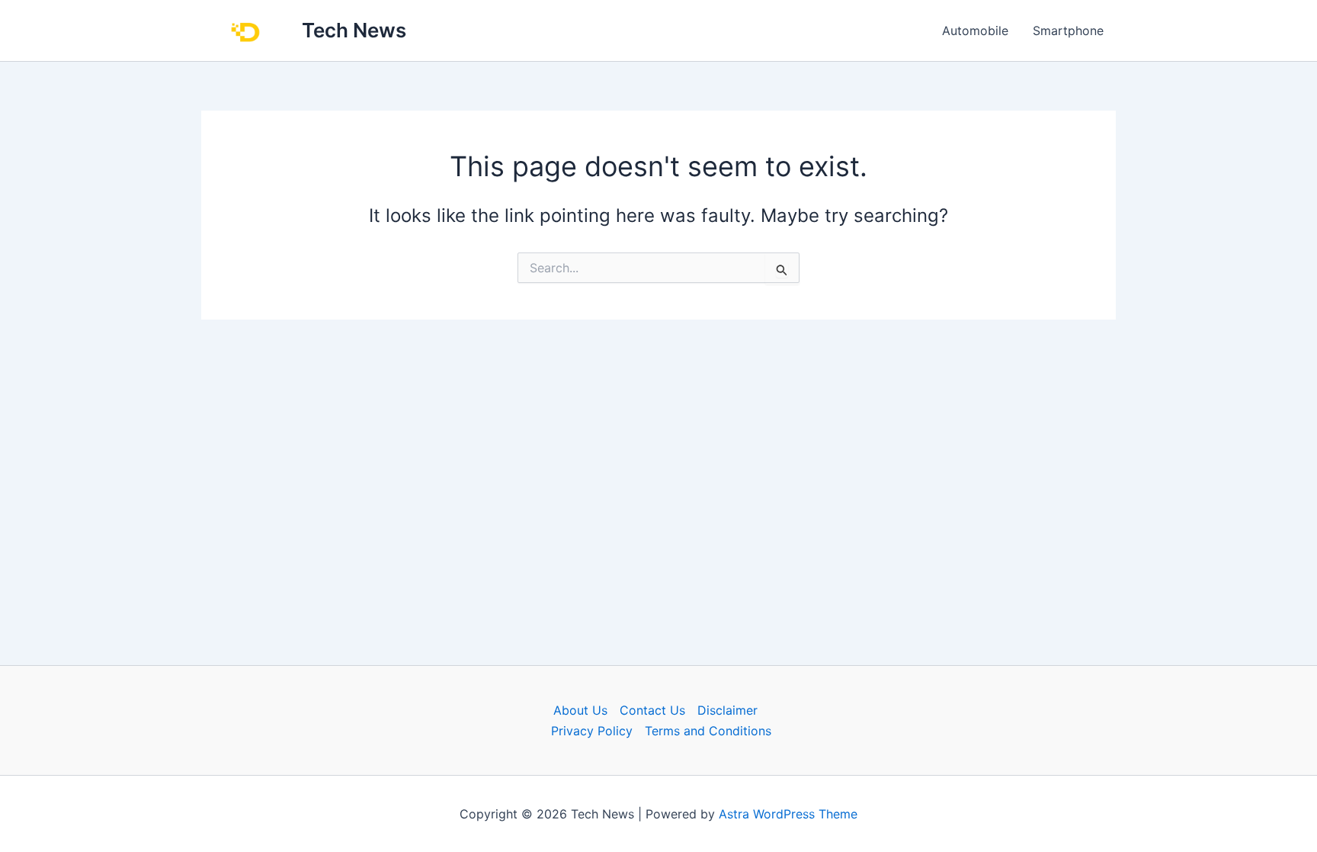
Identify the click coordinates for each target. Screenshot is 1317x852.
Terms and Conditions (708, 730)
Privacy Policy (592, 730)
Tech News (354, 30)
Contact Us (652, 710)
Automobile (975, 30)
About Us (580, 710)
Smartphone (1068, 30)
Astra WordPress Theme (788, 813)
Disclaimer (727, 710)
